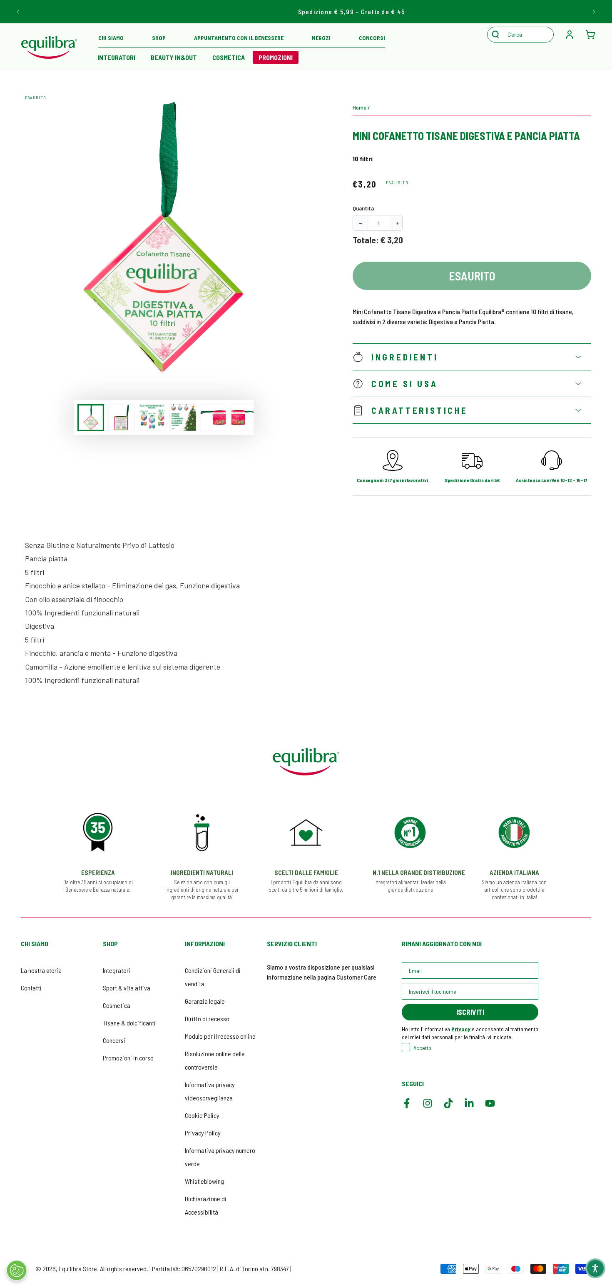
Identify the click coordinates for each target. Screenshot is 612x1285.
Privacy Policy (203, 1133)
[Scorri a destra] (593, 11)
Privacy (460, 1028)
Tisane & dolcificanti (129, 1023)
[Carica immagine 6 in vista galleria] (244, 417)
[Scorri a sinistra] (18, 11)
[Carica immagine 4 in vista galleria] (182, 417)
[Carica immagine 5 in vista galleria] (213, 417)
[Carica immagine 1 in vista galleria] (90, 417)
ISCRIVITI (470, 1012)
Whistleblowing (204, 1181)
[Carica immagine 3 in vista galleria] (152, 417)
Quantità (363, 208)
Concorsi (114, 1040)
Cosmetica (116, 1005)
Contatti (31, 988)
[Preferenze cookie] (16, 1270)
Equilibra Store (78, 1268)
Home (359, 107)
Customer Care (356, 977)
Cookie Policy (202, 1115)
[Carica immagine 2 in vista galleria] (121, 417)
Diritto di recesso (207, 1018)
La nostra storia (41, 970)
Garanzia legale (205, 1001)
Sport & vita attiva (126, 988)
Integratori (116, 970)
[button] (524, 35)
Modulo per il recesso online (220, 1036)
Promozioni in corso (128, 1058)
